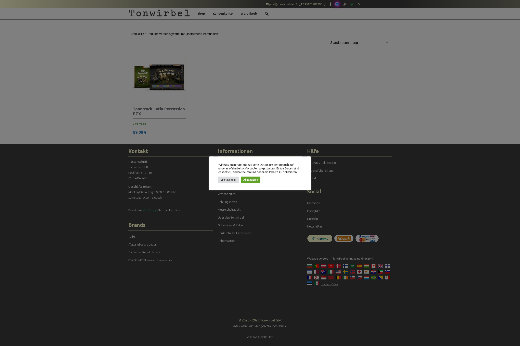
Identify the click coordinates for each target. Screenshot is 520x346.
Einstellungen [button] (228, 179)
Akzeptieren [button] (250, 179)
